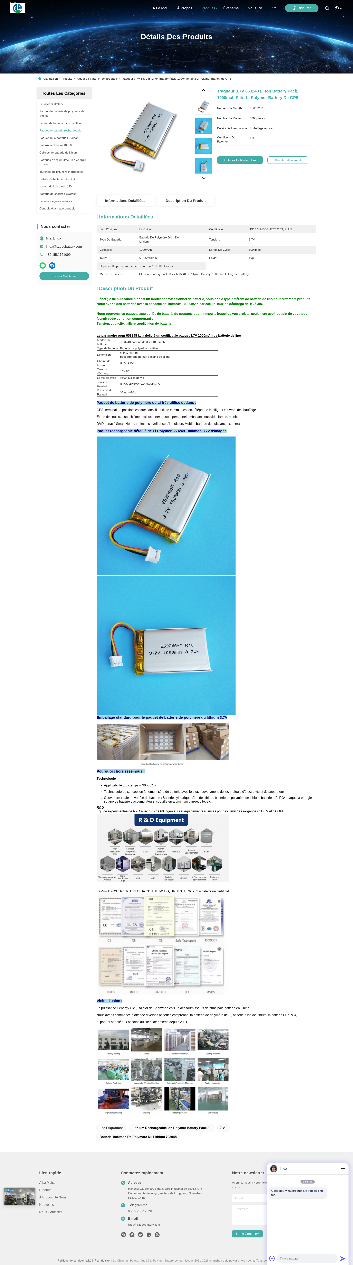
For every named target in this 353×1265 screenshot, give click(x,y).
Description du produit (186, 201)
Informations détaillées (125, 201)
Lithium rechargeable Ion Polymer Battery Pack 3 (171, 1128)
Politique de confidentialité (74, 1260)
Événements (233, 8)
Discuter (304, 8)
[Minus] (342, 1168)
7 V (222, 1128)
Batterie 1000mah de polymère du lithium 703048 (138, 1137)
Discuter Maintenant (64, 276)
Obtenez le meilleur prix (240, 160)
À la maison (162, 8)
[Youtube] (140, 1235)
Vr (274, 8)
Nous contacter (50, 1212)
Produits (66, 78)
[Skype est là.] (52, 265)
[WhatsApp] (42, 265)
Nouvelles (46, 1204)
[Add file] (272, 1258)
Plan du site (102, 1260)
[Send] (343, 1258)
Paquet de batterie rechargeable (97, 78)
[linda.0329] (157, 1235)
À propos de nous (187, 8)
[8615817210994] (149, 1235)
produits (208, 8)
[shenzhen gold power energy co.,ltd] (17, 8)
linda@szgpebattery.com (64, 246)
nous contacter (257, 8)
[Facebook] (132, 1235)
